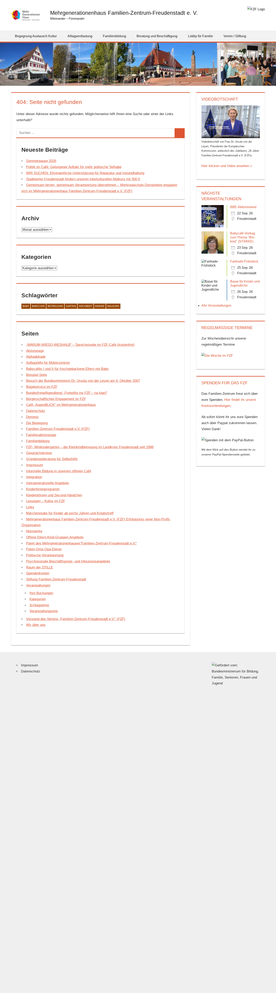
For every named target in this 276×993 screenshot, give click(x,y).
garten (71, 306)
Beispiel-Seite (36, 375)
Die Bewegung (37, 423)
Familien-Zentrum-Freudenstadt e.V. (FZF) (58, 429)
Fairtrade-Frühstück (244, 261)
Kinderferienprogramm (43, 489)
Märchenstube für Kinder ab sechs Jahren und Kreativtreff (70, 513)
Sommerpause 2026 (41, 161)
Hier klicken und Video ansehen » (226, 166)
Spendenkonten (37, 573)
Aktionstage (35, 351)
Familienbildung (38, 441)
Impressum (34, 465)
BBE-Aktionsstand (243, 207)
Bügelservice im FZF (41, 387)
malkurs (113, 306)
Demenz (32, 417)
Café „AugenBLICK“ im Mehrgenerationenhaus (61, 405)
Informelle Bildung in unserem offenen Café (58, 471)
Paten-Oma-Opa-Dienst (44, 549)
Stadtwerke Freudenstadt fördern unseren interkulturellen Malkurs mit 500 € (83, 179)
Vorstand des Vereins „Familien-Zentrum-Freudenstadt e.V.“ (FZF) (75, 619)
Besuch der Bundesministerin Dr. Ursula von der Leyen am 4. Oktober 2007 (83, 381)
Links (30, 507)
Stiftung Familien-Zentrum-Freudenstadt (56, 579)
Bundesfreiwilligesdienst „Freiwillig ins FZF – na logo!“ (66, 393)
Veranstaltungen (38, 585)
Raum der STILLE (39, 567)
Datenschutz (35, 411)
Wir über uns (35, 625)
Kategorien (37, 599)
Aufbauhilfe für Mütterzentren (48, 363)
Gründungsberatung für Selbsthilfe (52, 459)
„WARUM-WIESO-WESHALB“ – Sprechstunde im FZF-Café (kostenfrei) (80, 345)
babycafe (38, 306)
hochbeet (85, 306)
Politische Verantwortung (44, 555)
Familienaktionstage (41, 435)
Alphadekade (35, 357)
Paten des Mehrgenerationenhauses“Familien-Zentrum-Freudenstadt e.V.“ (81, 543)
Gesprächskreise (39, 453)
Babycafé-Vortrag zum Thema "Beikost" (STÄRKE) (242, 237)
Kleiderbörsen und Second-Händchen (54, 495)
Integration (34, 477)
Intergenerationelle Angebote (47, 483)
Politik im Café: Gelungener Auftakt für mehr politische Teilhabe (73, 167)
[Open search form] (262, 36)
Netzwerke (34, 531)
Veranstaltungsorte (43, 611)
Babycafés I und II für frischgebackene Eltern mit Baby (67, 369)
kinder (99, 306)
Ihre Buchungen (41, 593)
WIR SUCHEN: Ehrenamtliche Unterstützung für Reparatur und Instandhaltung (85, 173)
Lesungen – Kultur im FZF (45, 501)
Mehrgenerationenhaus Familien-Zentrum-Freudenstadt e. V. (124, 13)
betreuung (55, 306)
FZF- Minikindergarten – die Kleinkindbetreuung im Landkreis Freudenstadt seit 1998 (89, 447)
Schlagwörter (39, 605)
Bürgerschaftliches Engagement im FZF (56, 399)
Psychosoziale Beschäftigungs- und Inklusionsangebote (68, 561)
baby (26, 306)
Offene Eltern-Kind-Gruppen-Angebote (54, 537)
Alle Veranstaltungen (216, 305)
